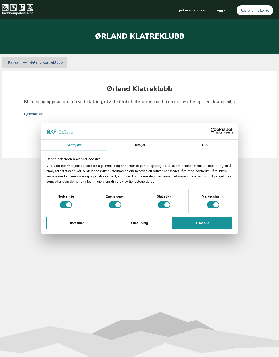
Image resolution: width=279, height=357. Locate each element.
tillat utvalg (139, 223)
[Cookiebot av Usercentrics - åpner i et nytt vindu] (214, 131)
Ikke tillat (77, 223)
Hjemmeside (33, 113)
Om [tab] (205, 145)
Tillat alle (202, 223)
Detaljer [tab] (140, 145)
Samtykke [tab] (74, 145)
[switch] (115, 204)
